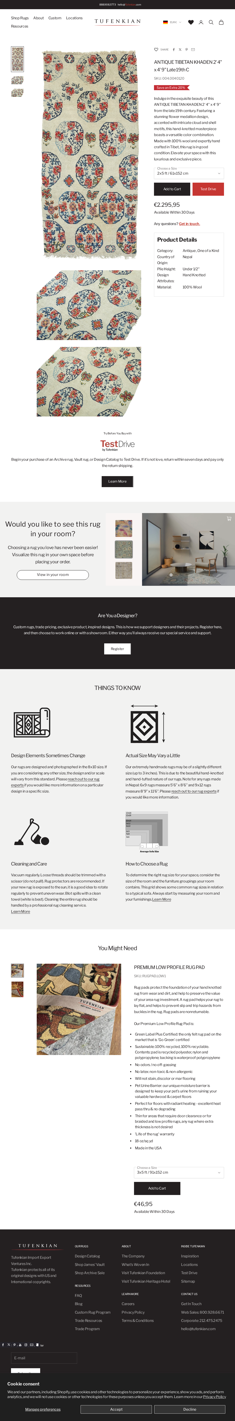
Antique (189, 250)
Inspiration (190, 1256)
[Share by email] (193, 49)
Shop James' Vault (90, 1264)
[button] (156, 49)
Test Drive (208, 189)
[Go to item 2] (17, 80)
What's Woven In (135, 1264)
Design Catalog (87, 1256)
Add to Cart (172, 189)
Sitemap (188, 1281)
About (38, 18)
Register (117, 649)
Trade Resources (88, 1320)
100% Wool (192, 287)
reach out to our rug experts (193, 791)
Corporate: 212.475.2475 (201, 1320)
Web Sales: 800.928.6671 (202, 1312)
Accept (116, 1409)
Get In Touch (191, 1304)
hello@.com (129, 4)
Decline (189, 1409)
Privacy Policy (214, 1397)
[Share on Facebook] (174, 49)
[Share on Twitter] (180, 49)
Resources (19, 26)
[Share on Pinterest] (186, 49)
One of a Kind (208, 250)
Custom (55, 18)
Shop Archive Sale (90, 1273)
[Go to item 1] (17, 59)
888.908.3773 (107, 4)
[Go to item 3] (17, 92)
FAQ (78, 1295)
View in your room (53, 574)
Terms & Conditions (138, 1320)
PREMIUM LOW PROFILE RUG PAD (169, 967)
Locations (74, 18)
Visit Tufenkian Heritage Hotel (146, 1281)
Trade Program (87, 1329)
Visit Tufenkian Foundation (143, 1273)
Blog (79, 1304)
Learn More (117, 481)
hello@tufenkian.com (198, 1329)
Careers (128, 1304)
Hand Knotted (194, 275)
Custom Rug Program (93, 1312)
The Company (133, 1256)
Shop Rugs (20, 18)
